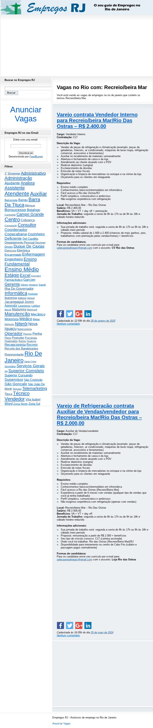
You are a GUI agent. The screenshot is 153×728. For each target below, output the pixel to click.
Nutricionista (24, 329)
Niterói (21, 323)
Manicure (32, 309)
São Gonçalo (16, 384)
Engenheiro (14, 259)
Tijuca (8, 394)
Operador (14, 333)
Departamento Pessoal (19, 242)
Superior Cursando (18, 375)
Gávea (24, 284)
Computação (11, 225)
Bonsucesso (15, 210)
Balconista (11, 200)
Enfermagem (33, 254)
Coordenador (16, 230)
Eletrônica (23, 250)
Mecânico (38, 314)
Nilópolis (9, 324)
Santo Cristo (30, 361)
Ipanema (11, 298)
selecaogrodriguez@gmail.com (74, 247)
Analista (28, 183)
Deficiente (13, 238)
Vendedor (15, 399)
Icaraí (42, 284)
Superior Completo (26, 370)
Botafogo (33, 210)
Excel (25, 275)
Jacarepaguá (14, 302)
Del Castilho (30, 238)
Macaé (8, 309)
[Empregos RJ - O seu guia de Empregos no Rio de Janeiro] (73, 7)
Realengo (31, 341)
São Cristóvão (33, 379)
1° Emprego (12, 173)
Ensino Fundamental (21, 261)
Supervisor (14, 379)
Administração (18, 178)
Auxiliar (38, 194)
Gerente (12, 284)
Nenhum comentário (68, 323)
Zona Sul (34, 403)
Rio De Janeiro (23, 357)
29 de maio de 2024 (102, 632)
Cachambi (10, 214)
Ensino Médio (22, 269)
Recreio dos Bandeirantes (21, 348)
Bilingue (30, 205)
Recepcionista (15, 345)
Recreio (32, 344)
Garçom (29, 280)
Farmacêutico (14, 279)
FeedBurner (36, 156)
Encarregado (13, 254)
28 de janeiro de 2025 (103, 320)
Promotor (18, 337)
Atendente (17, 194)
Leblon (35, 305)
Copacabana (16, 234)
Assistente (15, 187)
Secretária (10, 366)
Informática (16, 293)
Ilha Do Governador (19, 288)
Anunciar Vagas (25, 114)
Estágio (12, 275)
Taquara (17, 389)
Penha (37, 334)
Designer (40, 242)
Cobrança (28, 220)
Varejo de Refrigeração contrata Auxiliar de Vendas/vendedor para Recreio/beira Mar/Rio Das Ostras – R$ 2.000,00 (99, 414)
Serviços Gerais (31, 366)
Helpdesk (33, 285)
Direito (9, 246)
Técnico (21, 393)
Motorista (12, 319)
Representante (14, 354)
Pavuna (27, 334)
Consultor (27, 224)
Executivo (36, 276)
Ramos (22, 341)
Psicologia (31, 337)
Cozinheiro (36, 234)
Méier (36, 319)
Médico (25, 319)
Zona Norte (20, 403)
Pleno (8, 338)
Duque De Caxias (29, 246)
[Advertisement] (76, 44)
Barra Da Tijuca (22, 202)
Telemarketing (34, 388)
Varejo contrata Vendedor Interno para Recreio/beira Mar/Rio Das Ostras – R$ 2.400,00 (97, 120)
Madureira (19, 309)
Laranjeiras (24, 305)
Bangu (23, 200)
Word (9, 404)
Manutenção (17, 313)
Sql (6, 371)
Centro (12, 219)
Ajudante (12, 183)
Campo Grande (30, 214)
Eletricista (10, 250)
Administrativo (33, 173)
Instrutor (33, 294)
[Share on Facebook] (60, 313)
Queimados (11, 341)
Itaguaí (31, 298)
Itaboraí (22, 298)
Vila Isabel (33, 399)
